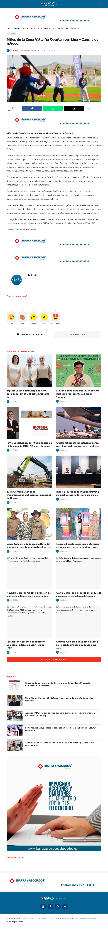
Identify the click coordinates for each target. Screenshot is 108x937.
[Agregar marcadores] (98, 108)
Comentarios (79, 334)
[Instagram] (58, 907)
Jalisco (11, 34)
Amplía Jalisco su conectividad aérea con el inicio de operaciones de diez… (77, 444)
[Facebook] (50, 907)
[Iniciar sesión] (99, 4)
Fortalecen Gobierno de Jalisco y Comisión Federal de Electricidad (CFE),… (26, 645)
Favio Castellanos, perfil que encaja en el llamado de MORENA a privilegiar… (29, 444)
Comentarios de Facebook (31, 334)
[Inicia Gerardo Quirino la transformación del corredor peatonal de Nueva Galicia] (29, 472)
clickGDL (17, 919)
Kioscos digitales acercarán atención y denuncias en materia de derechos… (78, 545)
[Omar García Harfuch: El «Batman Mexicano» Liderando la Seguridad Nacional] (15, 700)
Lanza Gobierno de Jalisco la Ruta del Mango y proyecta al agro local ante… (29, 545)
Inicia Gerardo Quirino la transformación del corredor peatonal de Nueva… (29, 495)
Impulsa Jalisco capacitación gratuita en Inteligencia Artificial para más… (77, 493)
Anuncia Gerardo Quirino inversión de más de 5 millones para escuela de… (29, 594)
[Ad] (54, 18)
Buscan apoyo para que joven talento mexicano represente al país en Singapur (78, 394)
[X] (65, 907)
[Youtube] (43, 907)
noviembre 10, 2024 (32, 50)
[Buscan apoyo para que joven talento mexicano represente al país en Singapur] (78, 370)
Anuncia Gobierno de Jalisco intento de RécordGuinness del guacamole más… (77, 645)
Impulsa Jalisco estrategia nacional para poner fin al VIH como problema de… (28, 394)
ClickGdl (15, 50)
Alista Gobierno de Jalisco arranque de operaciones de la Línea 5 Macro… (78, 594)
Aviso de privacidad (15, 921)
